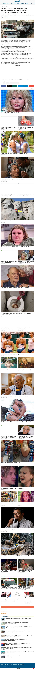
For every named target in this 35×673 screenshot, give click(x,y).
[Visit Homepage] (17, 1)
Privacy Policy (15, 664)
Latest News (4, 3)
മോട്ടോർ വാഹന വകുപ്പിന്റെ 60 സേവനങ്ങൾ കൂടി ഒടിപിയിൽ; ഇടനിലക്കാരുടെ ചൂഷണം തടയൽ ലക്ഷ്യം (18, 648)
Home (2, 6)
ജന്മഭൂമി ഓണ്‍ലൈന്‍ (6, 17)
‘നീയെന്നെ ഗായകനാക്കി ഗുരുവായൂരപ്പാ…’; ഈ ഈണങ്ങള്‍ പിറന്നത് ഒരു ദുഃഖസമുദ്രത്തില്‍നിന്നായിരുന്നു (17, 623)
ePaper (8, 3)
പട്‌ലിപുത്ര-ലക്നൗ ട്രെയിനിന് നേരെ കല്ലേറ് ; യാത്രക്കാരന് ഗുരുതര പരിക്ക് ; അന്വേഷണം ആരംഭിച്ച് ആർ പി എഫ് (17, 631)
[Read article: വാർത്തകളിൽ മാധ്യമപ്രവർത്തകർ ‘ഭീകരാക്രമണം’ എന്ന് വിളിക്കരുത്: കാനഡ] (3, 619)
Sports (31, 3)
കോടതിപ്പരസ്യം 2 (4, 611)
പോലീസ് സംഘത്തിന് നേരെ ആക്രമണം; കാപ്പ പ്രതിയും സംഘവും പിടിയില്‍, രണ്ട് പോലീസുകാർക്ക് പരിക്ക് (6, 599)
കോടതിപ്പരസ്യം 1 (4, 609)
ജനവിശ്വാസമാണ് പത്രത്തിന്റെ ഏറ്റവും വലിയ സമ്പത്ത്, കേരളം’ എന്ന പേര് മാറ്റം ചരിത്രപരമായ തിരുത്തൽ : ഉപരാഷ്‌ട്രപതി (18, 636)
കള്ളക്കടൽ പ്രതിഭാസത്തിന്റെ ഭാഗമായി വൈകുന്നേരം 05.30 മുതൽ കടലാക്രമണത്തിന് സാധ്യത (16, 640)
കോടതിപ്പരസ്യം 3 (4, 613)
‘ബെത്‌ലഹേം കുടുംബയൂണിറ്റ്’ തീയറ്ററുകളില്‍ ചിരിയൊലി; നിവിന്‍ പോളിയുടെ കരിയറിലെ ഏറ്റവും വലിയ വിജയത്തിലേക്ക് (18, 627)
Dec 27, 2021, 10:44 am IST (14, 17)
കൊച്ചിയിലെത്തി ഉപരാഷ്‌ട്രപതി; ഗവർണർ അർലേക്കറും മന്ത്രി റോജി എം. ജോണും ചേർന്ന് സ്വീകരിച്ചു (19, 656)
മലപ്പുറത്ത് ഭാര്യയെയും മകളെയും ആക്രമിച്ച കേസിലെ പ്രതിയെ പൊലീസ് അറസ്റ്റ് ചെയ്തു (17, 599)
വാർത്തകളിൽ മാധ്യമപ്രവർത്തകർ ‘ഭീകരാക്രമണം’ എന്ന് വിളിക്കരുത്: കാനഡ (18, 618)
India (15, 3)
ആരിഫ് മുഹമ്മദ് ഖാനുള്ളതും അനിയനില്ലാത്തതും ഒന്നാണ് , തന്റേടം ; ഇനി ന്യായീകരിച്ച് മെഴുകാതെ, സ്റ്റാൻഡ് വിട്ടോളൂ (17, 644)
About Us (2, 664)
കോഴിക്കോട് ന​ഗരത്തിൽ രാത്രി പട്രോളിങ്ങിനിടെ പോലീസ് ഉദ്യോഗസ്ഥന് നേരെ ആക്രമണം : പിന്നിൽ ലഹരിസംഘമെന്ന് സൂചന (9, 587)
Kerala (12, 3)
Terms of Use (10, 664)
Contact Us (6, 664)
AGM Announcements (21, 664)
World (18, 3)
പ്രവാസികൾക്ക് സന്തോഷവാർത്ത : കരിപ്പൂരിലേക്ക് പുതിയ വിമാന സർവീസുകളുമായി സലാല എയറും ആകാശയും (19, 652)
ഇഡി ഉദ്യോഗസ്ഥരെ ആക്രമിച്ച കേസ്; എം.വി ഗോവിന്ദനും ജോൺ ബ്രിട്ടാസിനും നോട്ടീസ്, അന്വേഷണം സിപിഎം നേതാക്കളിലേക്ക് (28, 600)
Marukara (22, 3)
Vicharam (26, 3)
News (4, 6)
